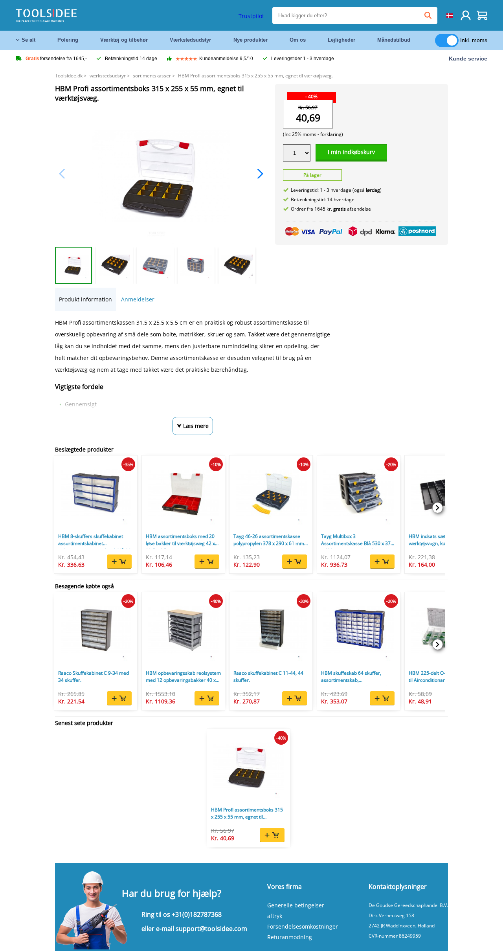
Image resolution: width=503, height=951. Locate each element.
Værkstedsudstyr (190, 40)
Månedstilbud (393, 40)
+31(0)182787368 (197, 914)
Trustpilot (251, 16)
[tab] (85, 299)
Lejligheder (341, 40)
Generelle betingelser (295, 905)
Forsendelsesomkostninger (302, 926)
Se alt (28, 40)
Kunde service (468, 58)
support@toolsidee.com (211, 928)
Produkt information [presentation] (85, 299)
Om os (298, 40)
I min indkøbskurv (351, 152)
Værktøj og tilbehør (124, 40)
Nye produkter (250, 40)
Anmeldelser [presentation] (137, 299)
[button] (258, 173)
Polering (67, 40)
